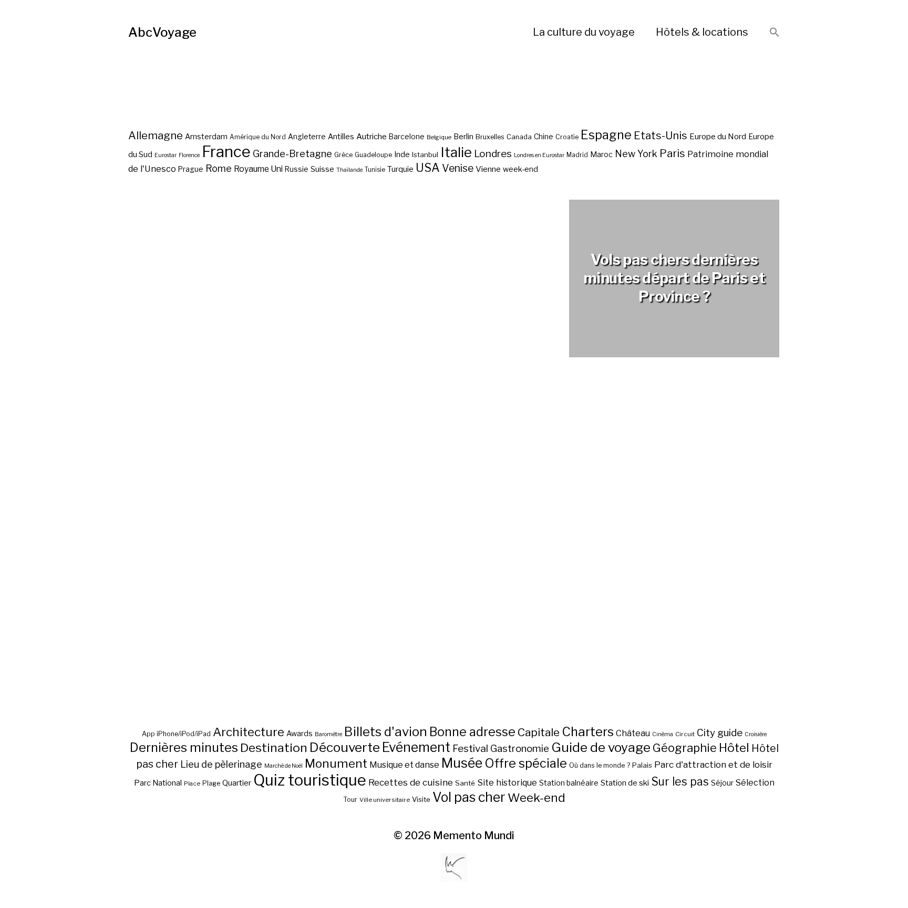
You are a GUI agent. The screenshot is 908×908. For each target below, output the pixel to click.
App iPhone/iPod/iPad (176, 734)
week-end (520, 168)
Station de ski (625, 783)
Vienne (488, 169)
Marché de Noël (283, 765)
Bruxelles (490, 137)
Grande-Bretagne (292, 154)
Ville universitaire (384, 799)
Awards (299, 733)
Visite (421, 799)
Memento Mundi (473, 835)
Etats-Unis (660, 135)
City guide (719, 733)
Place (192, 783)
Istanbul (425, 154)
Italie (456, 152)
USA (428, 167)
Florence (189, 155)
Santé (465, 783)
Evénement (416, 747)
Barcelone (407, 136)
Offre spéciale (525, 763)
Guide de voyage (601, 747)
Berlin (463, 136)
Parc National (158, 783)
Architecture (248, 732)
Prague (190, 169)
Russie (296, 169)
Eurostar (165, 155)
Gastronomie (519, 748)
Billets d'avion (385, 731)
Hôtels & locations (702, 32)
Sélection (755, 783)
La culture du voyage (584, 32)
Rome (218, 168)
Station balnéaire (569, 782)
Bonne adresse (472, 732)
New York (636, 153)
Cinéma (662, 734)
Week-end (536, 797)
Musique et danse (404, 765)
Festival (470, 748)
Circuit (685, 734)
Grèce (343, 155)
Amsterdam (206, 136)
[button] (774, 33)
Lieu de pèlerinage (221, 764)
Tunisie (375, 169)
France (226, 151)
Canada (519, 137)
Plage (211, 783)
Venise (457, 168)
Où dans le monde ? (599, 765)
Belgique (439, 137)
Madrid (577, 155)
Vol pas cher (468, 797)
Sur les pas (680, 781)
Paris (672, 153)
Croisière (756, 734)
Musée (461, 763)
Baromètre (328, 734)
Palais (642, 765)
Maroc (601, 154)
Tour (350, 799)
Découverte (344, 747)
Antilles (341, 136)
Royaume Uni (258, 169)
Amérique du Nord (258, 137)
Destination (273, 747)
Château (633, 733)
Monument (336, 763)
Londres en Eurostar (539, 155)
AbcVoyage (162, 32)
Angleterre (307, 136)
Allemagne (155, 135)
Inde (402, 154)
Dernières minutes (184, 747)
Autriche (371, 136)
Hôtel (734, 747)
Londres (493, 154)
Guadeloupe (373, 155)
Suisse (322, 168)
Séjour (722, 783)
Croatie (567, 137)
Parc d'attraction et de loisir (713, 764)
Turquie (400, 169)
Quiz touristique (309, 780)
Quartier (236, 783)
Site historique (507, 782)
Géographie (685, 748)
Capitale (539, 732)
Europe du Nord (717, 136)
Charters (588, 731)
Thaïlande (349, 170)
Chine (543, 136)
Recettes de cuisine (410, 782)
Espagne (606, 135)
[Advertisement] (454, 566)
